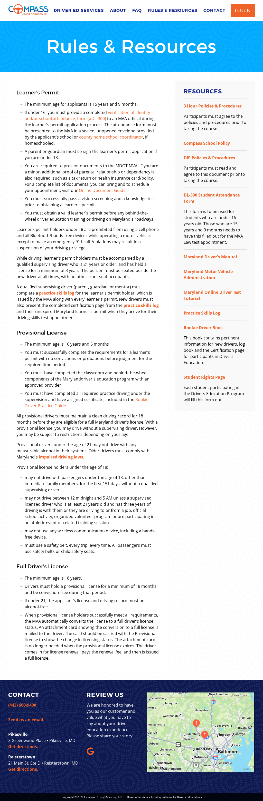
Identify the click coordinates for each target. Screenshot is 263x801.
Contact (214, 10)
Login (243, 10)
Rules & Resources (172, 10)
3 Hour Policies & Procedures (213, 106)
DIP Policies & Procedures (209, 158)
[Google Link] (91, 753)
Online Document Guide (102, 190)
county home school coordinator (111, 137)
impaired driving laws (61, 457)
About (118, 10)
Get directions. (23, 746)
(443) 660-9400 (22, 705)
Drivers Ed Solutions (189, 796)
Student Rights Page (204, 377)
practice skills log (56, 293)
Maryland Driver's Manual (210, 257)
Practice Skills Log (202, 313)
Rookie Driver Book (203, 327)
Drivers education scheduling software (149, 796)
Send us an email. (26, 719)
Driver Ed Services (79, 10)
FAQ (137, 10)
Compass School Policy (207, 143)
